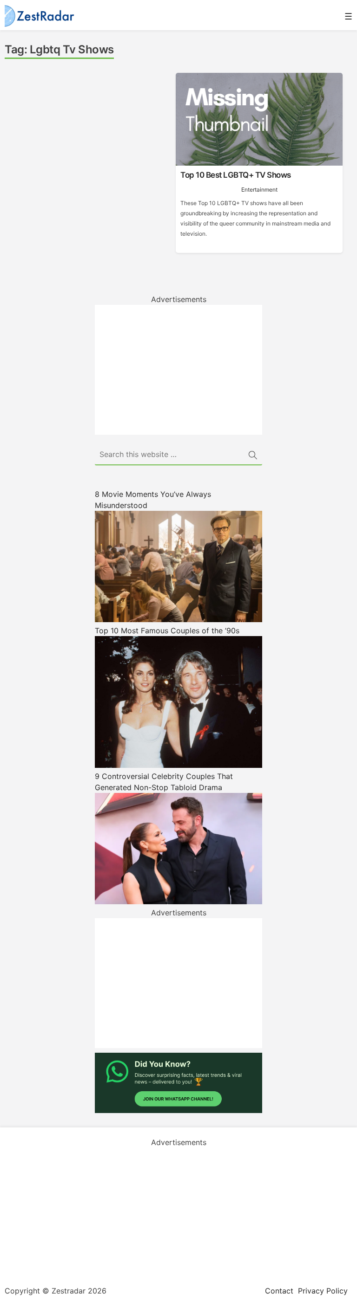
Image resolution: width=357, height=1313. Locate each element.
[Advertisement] (178, 370)
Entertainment (259, 189)
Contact (279, 1290)
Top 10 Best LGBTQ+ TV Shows (235, 175)
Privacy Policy (323, 1290)
